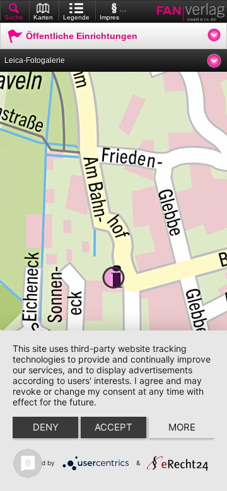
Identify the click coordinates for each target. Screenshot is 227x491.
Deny (46, 427)
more (181, 427)
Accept (113, 427)
